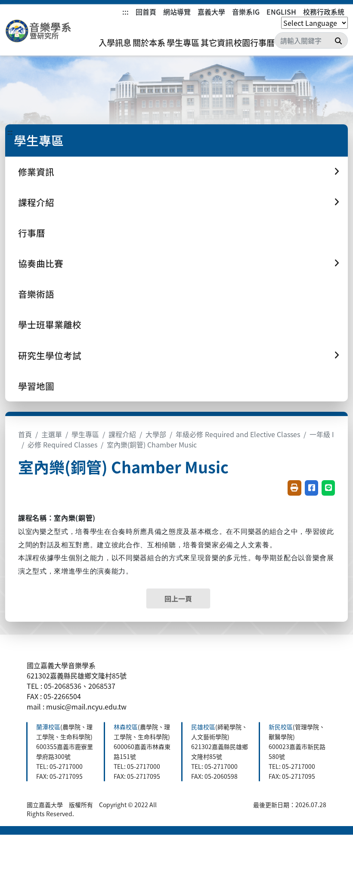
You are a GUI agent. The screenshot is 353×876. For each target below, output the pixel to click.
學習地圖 (36, 385)
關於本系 (149, 43)
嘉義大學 (211, 11)
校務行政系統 (323, 11)
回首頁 (146, 11)
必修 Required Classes (62, 444)
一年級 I (322, 434)
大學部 (156, 434)
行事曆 (31, 232)
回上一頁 (178, 598)
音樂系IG (246, 11)
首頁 (25, 434)
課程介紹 (122, 434)
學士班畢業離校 (49, 324)
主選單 (51, 434)
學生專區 (183, 43)
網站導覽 (177, 11)
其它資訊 (217, 43)
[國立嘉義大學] (51, 31)
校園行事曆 (254, 43)
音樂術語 (36, 293)
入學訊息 (115, 43)
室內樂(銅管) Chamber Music (152, 444)
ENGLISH (281, 11)
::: (125, 11)
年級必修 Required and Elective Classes (238, 434)
